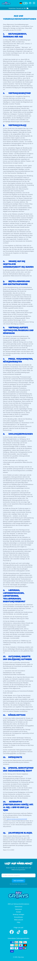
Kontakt (18, 912)
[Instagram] (25, 931)
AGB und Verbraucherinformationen (18, 904)
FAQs (18, 922)
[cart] (30, 3)
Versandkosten (18, 917)
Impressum (18, 909)
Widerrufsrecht (18, 919)
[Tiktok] (18, 932)
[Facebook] (11, 931)
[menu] (33, 3)
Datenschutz (18, 906)
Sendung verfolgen (18, 914)
